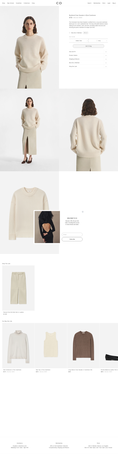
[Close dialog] (83, 212)
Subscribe (72, 239)
